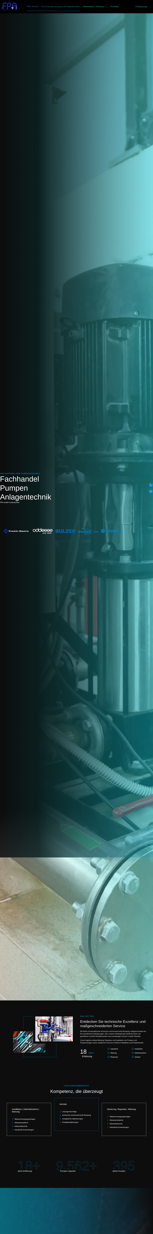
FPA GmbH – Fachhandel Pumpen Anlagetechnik (53, 6)
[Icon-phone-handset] (151, 485)
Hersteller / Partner (93, 6)
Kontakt (115, 6)
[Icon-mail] (151, 491)
